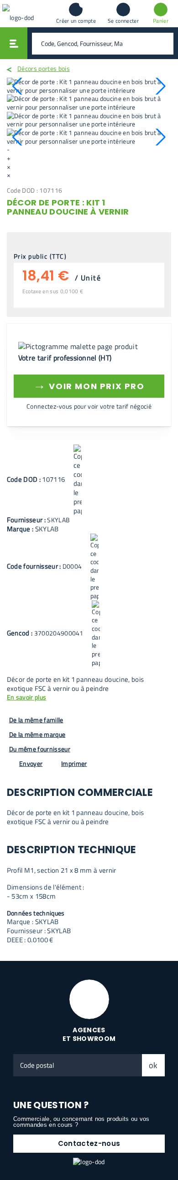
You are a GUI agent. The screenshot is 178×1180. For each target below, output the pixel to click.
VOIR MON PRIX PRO (88, 384)
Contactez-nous (89, 1143)
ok (153, 1065)
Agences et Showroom (89, 1034)
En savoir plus (26, 697)
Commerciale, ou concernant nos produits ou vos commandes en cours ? (81, 1122)
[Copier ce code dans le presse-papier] (77, 480)
